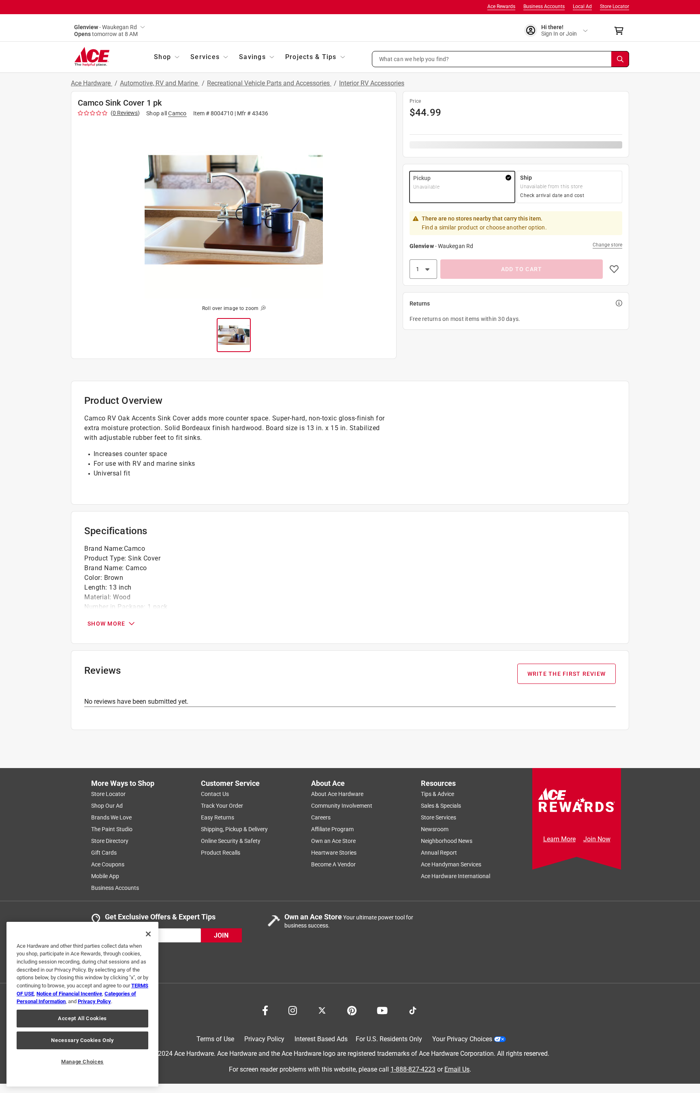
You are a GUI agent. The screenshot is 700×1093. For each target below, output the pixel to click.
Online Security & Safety (230, 841)
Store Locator (614, 6)
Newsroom (434, 829)
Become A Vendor (333, 864)
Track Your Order (222, 805)
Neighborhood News (446, 841)
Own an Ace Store (333, 841)
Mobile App (105, 876)
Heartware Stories (333, 852)
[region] (82, 1004)
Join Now (596, 839)
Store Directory (109, 841)
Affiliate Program (332, 829)
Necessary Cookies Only (82, 1040)
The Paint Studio (111, 829)
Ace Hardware (91, 83)
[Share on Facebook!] (265, 1009)
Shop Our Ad (107, 805)
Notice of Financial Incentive (69, 994)
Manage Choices (82, 1062)
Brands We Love (111, 817)
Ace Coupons (107, 864)
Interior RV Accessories (371, 83)
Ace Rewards (501, 6)
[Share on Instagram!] (292, 1009)
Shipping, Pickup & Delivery (234, 829)
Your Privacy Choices (462, 1039)
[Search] (620, 59)
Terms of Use (215, 1039)
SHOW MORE (106, 623)
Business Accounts (544, 6)
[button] (501, 59)
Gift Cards (104, 852)
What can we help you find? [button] (414, 58)
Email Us (457, 1069)
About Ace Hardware (337, 794)
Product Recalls (220, 852)
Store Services (438, 817)
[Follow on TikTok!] (413, 1009)
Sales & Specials (441, 805)
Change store (607, 245)
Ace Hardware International (455, 876)
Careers (321, 817)
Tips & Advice (437, 794)
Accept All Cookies (82, 1018)
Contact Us (215, 794)
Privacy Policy (264, 1039)
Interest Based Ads (321, 1039)
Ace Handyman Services (451, 864)
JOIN (221, 935)
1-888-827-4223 (413, 1069)
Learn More (559, 839)
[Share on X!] (322, 1009)
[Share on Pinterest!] (351, 1009)
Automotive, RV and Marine (159, 83)
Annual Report (439, 852)
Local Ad (582, 6)
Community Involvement (341, 805)
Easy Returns (217, 817)
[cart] (621, 31)
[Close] (148, 934)
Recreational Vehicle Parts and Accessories (269, 83)
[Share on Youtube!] (382, 1009)
